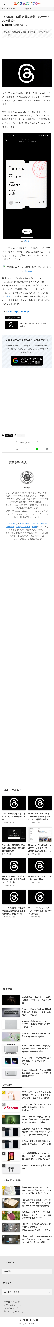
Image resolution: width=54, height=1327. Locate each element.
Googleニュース (23, 527)
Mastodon (10, 527)
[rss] (33, 1320)
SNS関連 (8, 25)
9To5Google (28, 241)
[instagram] (23, 1320)
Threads (21, 435)
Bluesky (43, 523)
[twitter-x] (20, 1320)
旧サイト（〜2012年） (14, 1311)
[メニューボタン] (50, 3)
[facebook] (17, 1320)
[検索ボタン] (3, 3)
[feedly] (30, 1320)
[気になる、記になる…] (27, 3)
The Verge (28, 271)
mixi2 (34, 527)
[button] (6, 449)
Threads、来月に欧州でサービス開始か (34, 324)
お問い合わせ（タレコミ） (15, 1305)
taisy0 (27, 487)
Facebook (24, 523)
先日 (8, 296)
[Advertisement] (27, 48)
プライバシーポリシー (14, 1308)
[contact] (37, 1320)
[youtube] (27, 1320)
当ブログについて (12, 1302)
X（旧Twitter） (11, 523)
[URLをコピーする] (47, 449)
